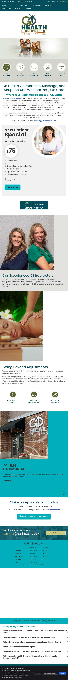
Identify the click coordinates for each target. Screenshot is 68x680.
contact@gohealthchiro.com (45, 121)
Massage (34, 402)
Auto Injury (55, 402)
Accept (62, 673)
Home (4, 5)
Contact (28, 8)
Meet (7, 75)
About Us (13, 5)
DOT (34, 75)
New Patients (49, 5)
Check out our (34, 206)
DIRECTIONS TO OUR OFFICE (35, 517)
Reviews (18, 8)
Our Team (24, 5)
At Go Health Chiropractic (12, 98)
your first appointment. (51, 510)
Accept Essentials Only (50, 673)
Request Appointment (8, 1)
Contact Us (55, 533)
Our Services (36, 5)
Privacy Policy (18, 677)
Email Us (20, 1)
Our (20, 75)
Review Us (29, 1)
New (47, 75)
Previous (60, 493)
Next (63, 493)
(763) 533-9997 (54, 1)
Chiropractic (12, 402)
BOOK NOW (12, 187)
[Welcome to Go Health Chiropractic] (34, 34)
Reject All (37, 673)
